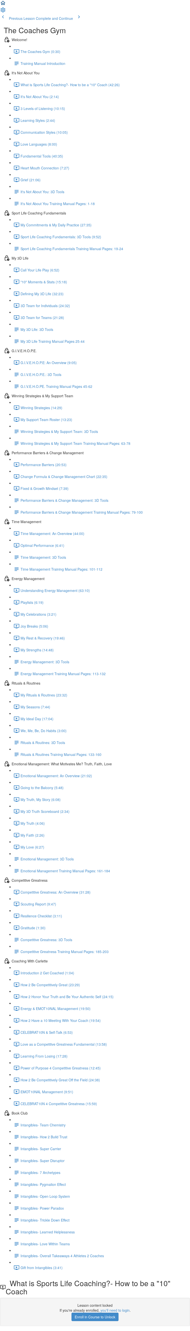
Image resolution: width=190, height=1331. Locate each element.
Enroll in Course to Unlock (95, 1316)
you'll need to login (115, 1310)
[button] (3, 4)
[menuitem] (3, 11)
